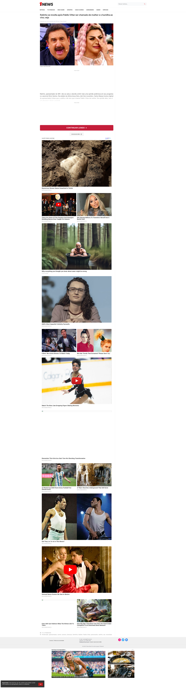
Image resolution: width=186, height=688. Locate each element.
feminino (75, 634)
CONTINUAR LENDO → (76, 128)
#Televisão (45, 634)
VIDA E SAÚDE (60, 9)
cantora (64, 634)
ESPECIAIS (105, 9)
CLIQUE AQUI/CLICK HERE (96, 642)
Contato (51, 640)
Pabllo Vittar (86, 634)
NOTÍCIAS (42, 9)
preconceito (94, 634)
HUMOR (98, 9)
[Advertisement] (76, 81)
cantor (59, 634)
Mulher (80, 634)
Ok (40, 684)
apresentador (53, 634)
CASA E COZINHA (79, 9)
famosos (69, 634)
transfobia (109, 634)
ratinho (101, 634)
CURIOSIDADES (90, 9)
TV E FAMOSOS (51, 9)
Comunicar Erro (75, 134)
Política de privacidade (59, 640)
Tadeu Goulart (63, 21)
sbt (104, 634)
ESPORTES (69, 9)
